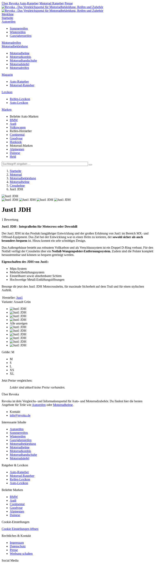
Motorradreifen (11, 42)
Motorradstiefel (19, 64)
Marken (7, 109)
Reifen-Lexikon (20, 99)
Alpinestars (17, 149)
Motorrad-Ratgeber (22, 85)
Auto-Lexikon (19, 102)
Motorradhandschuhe (23, 60)
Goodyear (16, 138)
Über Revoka (10, 3)
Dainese (15, 153)
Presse (69, 3)
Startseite (7, 18)
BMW (14, 120)
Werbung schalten (21, 553)
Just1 (19, 297)
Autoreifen (8, 21)
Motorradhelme (19, 53)
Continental (17, 134)
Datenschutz (18, 546)
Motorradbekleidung (15, 46)
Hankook (16, 142)
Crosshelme (17, 185)
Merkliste (8, 14)
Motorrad (16, 174)
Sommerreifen (19, 28)
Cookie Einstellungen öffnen (20, 529)
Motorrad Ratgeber (51, 3)
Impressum (17, 542)
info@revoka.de (20, 415)
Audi (13, 123)
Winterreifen (18, 32)
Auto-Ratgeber (29, 3)
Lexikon (7, 92)
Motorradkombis (20, 57)
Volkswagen (18, 127)
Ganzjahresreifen (20, 35)
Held (13, 156)
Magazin (7, 74)
